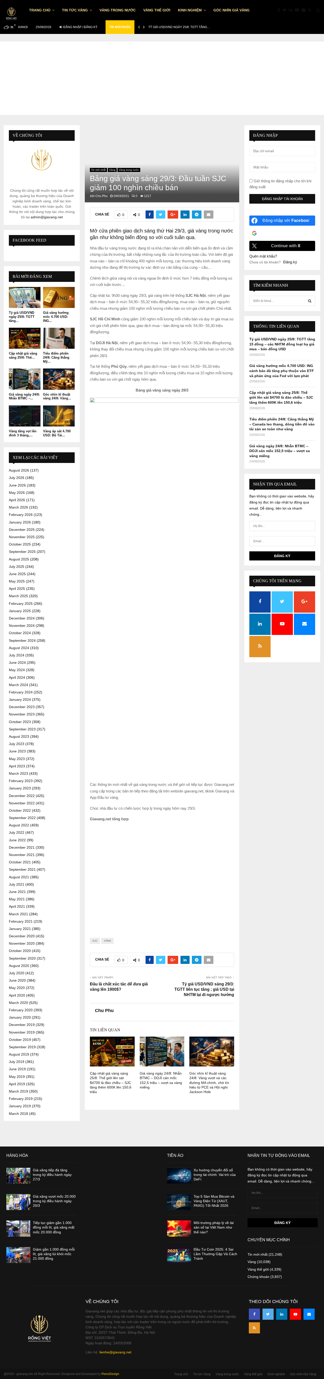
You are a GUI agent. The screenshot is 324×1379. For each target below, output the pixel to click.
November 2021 (22, 855)
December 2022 (22, 796)
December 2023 (22, 707)
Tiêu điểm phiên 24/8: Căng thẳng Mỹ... (56, 357)
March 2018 (18, 1114)
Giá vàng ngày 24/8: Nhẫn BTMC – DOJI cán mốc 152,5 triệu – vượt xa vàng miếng (279, 451)
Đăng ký (290, 262)
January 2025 (20, 611)
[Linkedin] (292, 10)
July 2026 (16, 478)
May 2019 (17, 1077)
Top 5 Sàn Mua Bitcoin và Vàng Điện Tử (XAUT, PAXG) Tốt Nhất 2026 (214, 1201)
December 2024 (22, 618)
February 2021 (21, 921)
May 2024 (17, 670)
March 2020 (18, 1003)
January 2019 (20, 1106)
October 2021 (20, 862)
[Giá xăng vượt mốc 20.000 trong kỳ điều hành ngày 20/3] (18, 1202)
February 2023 (21, 781)
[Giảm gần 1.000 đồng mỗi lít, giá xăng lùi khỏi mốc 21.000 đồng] (18, 1255)
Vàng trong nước (117, 10)
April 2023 (17, 766)
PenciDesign (110, 1374)
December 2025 (22, 530)
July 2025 (16, 567)
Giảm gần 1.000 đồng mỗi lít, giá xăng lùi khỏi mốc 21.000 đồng (54, 1253)
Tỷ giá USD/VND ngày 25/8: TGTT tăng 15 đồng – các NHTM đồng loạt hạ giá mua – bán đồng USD (282, 344)
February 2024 (21, 692)
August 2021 (19, 877)
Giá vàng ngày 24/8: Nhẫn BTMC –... (24, 396)
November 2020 (22, 943)
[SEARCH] (309, 301)
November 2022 (22, 803)
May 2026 (17, 493)
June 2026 (17, 485)
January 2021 (20, 929)
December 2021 (22, 847)
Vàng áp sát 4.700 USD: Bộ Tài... (57, 433)
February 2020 (21, 1010)
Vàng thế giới (156, 10)
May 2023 (17, 759)
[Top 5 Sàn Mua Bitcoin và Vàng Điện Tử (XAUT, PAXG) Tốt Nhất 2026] (179, 1202)
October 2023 (20, 722)
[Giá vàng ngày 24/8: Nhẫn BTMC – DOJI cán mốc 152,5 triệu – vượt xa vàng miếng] (24, 379)
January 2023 (20, 788)
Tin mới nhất (98, 169)
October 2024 (20, 633)
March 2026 (18, 507)
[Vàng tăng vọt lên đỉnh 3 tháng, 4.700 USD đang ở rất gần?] (24, 415)
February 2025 (21, 603)
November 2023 (22, 714)
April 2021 (17, 906)
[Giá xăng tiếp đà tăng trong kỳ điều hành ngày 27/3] (18, 1176)
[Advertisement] (162, 77)
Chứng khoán (258, 1277)
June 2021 (17, 892)
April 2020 (17, 995)
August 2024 (19, 648)
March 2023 (18, 773)
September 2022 (22, 818)
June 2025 (17, 574)
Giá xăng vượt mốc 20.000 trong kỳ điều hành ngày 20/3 (54, 1201)
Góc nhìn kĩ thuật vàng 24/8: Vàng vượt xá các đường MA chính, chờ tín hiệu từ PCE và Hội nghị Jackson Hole (209, 1082)
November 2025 (22, 537)
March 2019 (18, 1091)
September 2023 (22, 729)
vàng (107, 940)
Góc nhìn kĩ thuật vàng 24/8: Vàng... (57, 396)
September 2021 (22, 869)
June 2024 (17, 663)
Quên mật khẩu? (263, 256)
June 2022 (17, 840)
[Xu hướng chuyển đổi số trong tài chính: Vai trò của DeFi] (179, 1176)
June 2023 (17, 751)
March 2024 (18, 685)
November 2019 (22, 1032)
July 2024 (16, 655)
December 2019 (22, 1025)
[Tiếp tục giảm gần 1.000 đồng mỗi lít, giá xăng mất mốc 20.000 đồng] (18, 1228)
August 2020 (19, 966)
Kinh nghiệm (190, 10)
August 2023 (19, 736)
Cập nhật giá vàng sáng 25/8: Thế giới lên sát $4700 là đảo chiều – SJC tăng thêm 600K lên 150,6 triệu (110, 1082)
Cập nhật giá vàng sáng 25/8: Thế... (23, 355)
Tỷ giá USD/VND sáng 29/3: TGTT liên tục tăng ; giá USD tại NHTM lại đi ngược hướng (204, 989)
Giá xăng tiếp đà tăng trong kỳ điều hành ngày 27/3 (52, 1174)
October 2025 (20, 544)
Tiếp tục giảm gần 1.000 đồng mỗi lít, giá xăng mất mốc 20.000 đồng (53, 1227)
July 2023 (16, 744)
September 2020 (22, 958)
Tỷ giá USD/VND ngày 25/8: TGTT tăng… (179, 27)
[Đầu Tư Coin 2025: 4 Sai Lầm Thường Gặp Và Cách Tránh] (179, 1255)
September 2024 (22, 640)
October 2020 (20, 951)
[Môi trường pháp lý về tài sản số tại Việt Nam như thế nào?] (179, 1228)
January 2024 (20, 699)
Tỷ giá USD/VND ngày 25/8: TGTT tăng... (21, 316)
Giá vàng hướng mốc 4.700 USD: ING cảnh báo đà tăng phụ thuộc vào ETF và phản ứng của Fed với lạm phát (281, 371)
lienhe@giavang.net (115, 1352)
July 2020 (16, 973)
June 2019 (17, 1069)
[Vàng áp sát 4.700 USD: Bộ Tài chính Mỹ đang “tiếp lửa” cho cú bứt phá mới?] (59, 415)
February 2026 (21, 515)
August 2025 (19, 559)
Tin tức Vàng (75, 10)
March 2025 (18, 596)
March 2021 (18, 914)
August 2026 (19, 470)
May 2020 (17, 988)
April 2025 (17, 589)
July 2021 (16, 884)
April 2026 (17, 500)
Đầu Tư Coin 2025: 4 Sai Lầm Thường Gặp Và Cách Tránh (215, 1253)
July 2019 (16, 1062)
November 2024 (22, 626)
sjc (94, 940)
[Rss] (311, 10)
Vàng (112, 169)
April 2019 (17, 1084)
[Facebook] (280, 10)
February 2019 (21, 1099)
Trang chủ (39, 10)
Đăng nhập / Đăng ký (80, 27)
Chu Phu (101, 196)
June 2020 (17, 980)
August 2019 (19, 1054)
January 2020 (20, 1017)
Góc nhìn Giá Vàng (231, 10)
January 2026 (20, 522)
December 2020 (22, 936)
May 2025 (17, 581)
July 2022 (16, 832)
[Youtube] (298, 10)
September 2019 (22, 1047)
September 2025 (22, 552)
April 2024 (17, 677)
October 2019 (20, 1040)
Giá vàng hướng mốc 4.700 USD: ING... (56, 316)
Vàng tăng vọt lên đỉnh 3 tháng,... (22, 433)
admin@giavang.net (47, 217)
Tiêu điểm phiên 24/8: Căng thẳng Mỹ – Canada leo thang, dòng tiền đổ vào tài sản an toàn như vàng (282, 424)
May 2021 (17, 899)
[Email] (304, 10)
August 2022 (19, 825)
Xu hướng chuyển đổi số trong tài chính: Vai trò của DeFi (215, 1174)
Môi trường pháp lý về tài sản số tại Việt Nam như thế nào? (214, 1227)
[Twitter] (285, 10)
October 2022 (20, 810)
